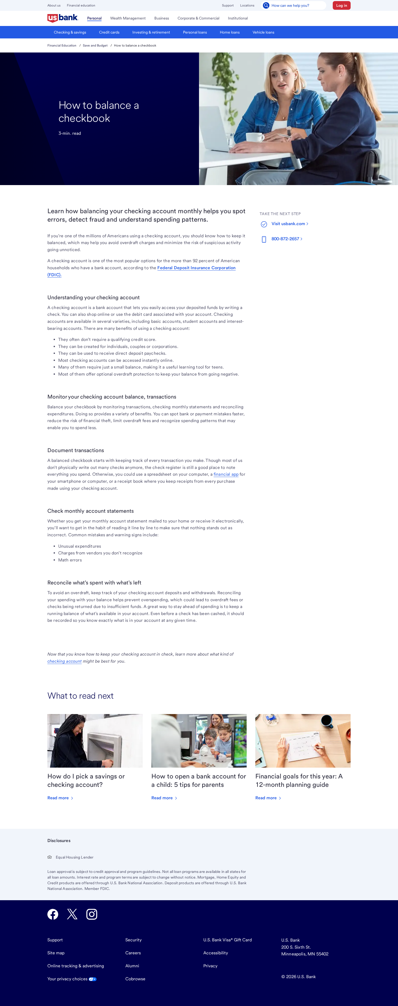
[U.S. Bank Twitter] (72, 914)
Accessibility (215, 952)
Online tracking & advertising (75, 965)
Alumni (132, 965)
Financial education (81, 5)
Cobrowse (135, 978)
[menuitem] (63, 18)
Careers (133, 952)
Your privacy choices (68, 978)
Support (228, 5)
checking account (64, 661)
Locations (247, 5)
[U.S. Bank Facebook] (52, 914)
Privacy (210, 965)
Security (133, 939)
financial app (226, 474)
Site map (55, 952)
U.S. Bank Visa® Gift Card (227, 939)
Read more (58, 797)
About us (53, 5)
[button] (342, 5)
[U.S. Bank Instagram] (91, 914)
